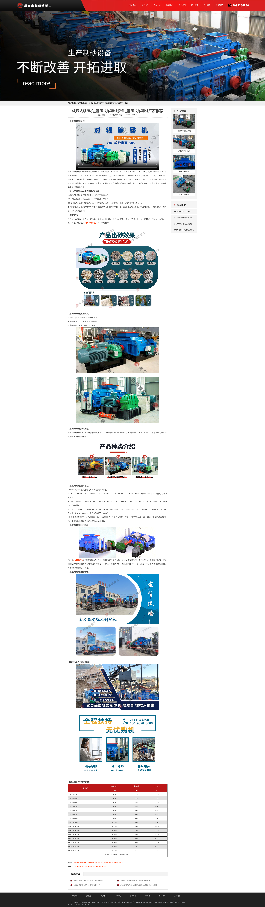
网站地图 (170, 902)
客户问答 (194, 5)
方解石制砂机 (90, 223)
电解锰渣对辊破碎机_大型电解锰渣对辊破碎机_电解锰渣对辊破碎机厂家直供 (98, 862)
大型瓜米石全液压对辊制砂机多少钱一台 (88, 880)
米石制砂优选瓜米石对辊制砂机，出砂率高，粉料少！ (140, 885)
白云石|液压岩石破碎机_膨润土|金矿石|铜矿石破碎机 (106, 103)
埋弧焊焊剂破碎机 (184, 131)
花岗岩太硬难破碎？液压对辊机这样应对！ (136, 880)
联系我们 (219, 5)
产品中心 (157, 5)
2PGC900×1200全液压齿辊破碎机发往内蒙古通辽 (184, 211)
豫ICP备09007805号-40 (159, 902)
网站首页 (132, 5)
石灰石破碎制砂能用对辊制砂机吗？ (87, 885)
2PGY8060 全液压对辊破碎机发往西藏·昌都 (184, 224)
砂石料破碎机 (184, 171)
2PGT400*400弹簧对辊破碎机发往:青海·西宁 (184, 230)
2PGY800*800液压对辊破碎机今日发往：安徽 (184, 218)
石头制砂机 (181, 902)
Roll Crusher (72, 905)
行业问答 (206, 5)
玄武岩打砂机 (184, 194)
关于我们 (144, 5)
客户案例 (182, 5)
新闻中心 (169, 5)
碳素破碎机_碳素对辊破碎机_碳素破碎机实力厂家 (90, 866)
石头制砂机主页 (82, 103)
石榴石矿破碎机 (184, 151)
